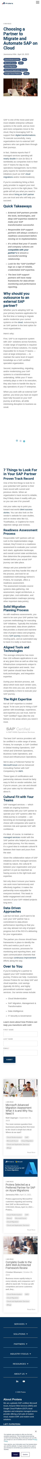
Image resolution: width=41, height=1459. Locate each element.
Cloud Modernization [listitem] (14, 1137)
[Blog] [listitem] (9, 1148)
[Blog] (26, 73)
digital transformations (25, 135)
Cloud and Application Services (16, 70)
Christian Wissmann (14, 1272)
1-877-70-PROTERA (11, 1424)
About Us (19, 1374)
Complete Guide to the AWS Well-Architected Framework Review (19, 1265)
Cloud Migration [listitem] (27, 1141)
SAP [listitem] (26, 1137)
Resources (19, 1364)
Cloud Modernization (12, 59)
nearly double (9, 159)
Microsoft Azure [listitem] (12, 1141)
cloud (20, 322)
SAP (24, 59)
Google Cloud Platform (13, 73)
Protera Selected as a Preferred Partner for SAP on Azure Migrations (20, 1187)
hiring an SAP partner (24, 194)
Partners (19, 1344)
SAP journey (15, 636)
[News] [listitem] (9, 1218)
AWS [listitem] (27, 1294)
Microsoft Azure (10, 63)
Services (19, 1324)
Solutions (19, 1334)
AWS (21, 63)
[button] (37, 2)
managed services (11, 837)
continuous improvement (25, 958)
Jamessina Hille (10, 54)
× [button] (36, 1430)
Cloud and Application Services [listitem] (18, 1144)
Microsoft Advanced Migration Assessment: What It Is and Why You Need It (19, 1109)
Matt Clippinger (12, 1118)
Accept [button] (15, 1454)
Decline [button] (25, 1454)
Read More (31, 1152)
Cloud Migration (10, 66)
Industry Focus (19, 1354)
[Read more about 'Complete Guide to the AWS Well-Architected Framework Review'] (20, 1245)
